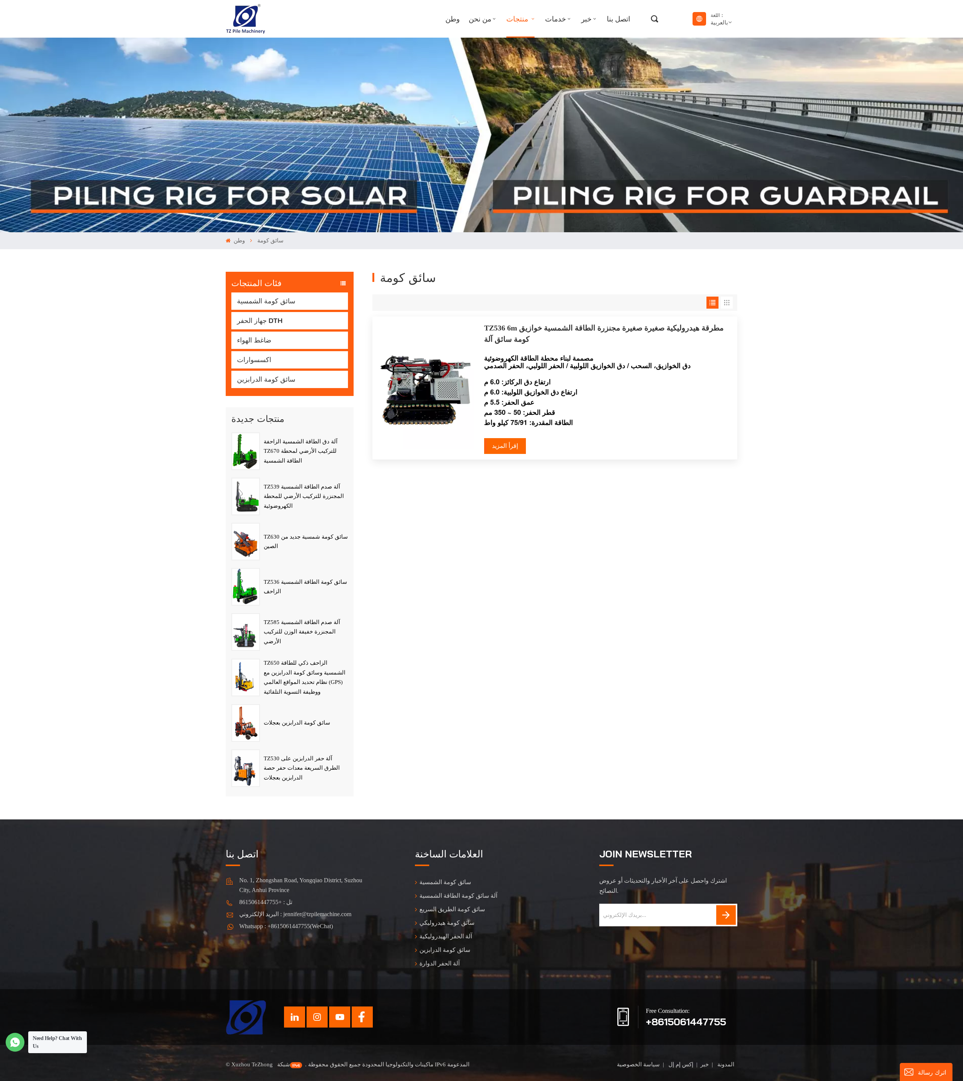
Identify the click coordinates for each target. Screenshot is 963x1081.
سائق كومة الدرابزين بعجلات (297, 723)
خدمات (555, 18)
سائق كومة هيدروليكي (446, 923)
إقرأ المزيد (505, 445)
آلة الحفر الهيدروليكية (445, 936)
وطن (452, 18)
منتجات (518, 18)
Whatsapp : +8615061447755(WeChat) (286, 926)
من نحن (480, 18)
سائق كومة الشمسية (266, 301)
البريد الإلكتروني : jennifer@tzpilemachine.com (295, 914)
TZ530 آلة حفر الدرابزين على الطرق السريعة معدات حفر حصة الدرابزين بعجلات (302, 768)
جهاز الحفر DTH (260, 320)
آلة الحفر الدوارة (439, 963)
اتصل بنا (618, 18)
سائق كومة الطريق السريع (452, 909)
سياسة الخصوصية (638, 1064)
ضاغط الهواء (254, 340)
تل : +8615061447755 (265, 902)
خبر (586, 18)
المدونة (725, 1064)
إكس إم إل (680, 1064)
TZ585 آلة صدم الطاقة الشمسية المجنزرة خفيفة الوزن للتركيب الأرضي (302, 631)
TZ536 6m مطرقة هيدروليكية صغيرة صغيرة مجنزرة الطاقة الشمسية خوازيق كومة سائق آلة (604, 333)
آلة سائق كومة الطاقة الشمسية (458, 895)
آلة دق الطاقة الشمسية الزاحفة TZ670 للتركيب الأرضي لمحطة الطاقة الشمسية (300, 451)
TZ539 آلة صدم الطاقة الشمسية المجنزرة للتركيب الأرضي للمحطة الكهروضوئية (304, 496)
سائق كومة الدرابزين (266, 379)
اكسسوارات (254, 359)
